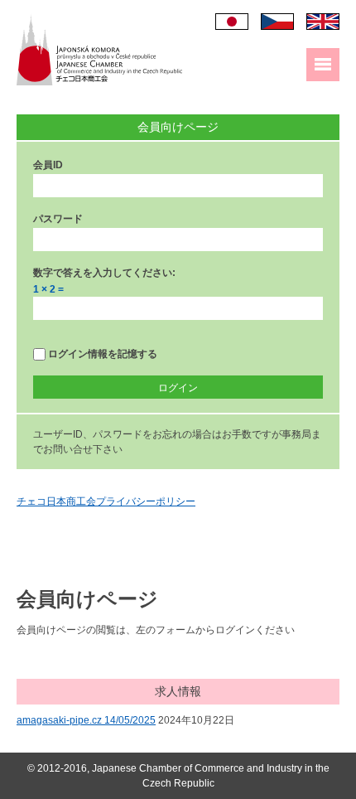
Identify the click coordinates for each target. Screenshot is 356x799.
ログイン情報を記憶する (101, 354)
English (322, 21)
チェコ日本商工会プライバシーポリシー (106, 501)
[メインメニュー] (322, 64)
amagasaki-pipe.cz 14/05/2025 (86, 720)
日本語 (231, 21)
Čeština (277, 21)
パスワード (58, 219)
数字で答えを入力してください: (104, 272)
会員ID (48, 165)
